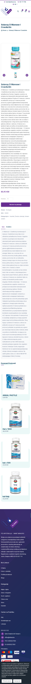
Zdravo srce (4, 599)
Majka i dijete (5, 589)
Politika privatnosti (6, 574)
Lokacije (3, 624)
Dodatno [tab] (8, 227)
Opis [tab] (3, 227)
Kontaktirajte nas (6, 620)
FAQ (2, 617)
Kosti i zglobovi (5, 596)
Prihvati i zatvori (7, 681)
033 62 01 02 (5, 630)
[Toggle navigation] (29, 11)
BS (15, 4)
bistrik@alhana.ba (11, 2)
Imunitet (3, 606)
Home (4, 30)
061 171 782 (22, 2)
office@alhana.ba (9, 637)
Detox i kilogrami (6, 593)
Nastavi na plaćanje (15, 204)
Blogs (2, 578)
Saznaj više (17, 681)
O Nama (3, 568)
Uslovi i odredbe (5, 571)
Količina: (3, 199)
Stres (2, 602)
